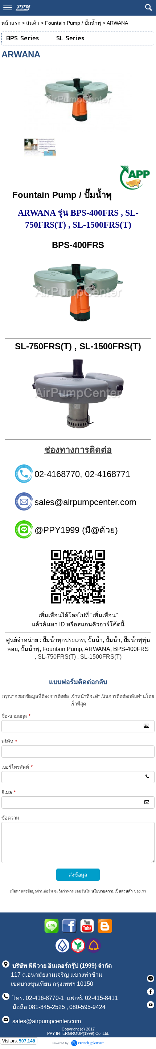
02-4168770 (57, 474)
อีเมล (8, 792)
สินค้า (32, 23)
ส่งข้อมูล (78, 875)
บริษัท (9, 741)
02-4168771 (107, 474)
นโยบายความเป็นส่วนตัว (112, 891)
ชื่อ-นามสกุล (15, 716)
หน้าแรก (10, 23)
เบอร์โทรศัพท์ (17, 767)
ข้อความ (10, 818)
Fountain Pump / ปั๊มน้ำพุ (73, 23)
